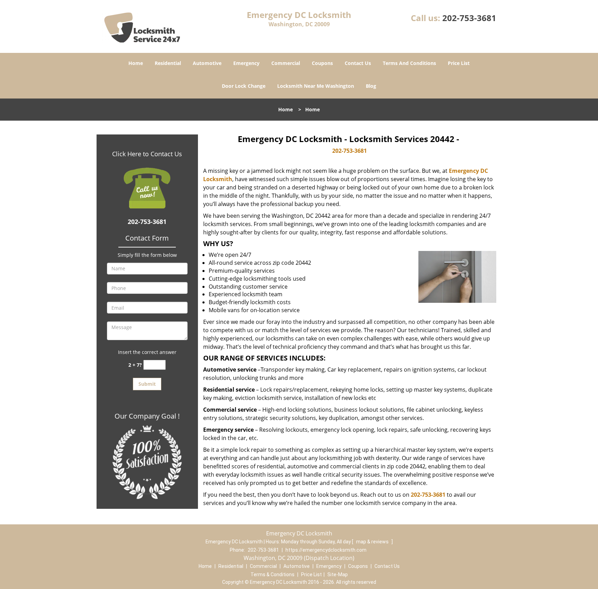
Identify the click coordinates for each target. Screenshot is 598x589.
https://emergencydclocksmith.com (326, 550)
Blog (371, 86)
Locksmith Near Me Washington (315, 86)
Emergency (246, 63)
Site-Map (337, 574)
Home (135, 63)
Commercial (285, 63)
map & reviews (373, 541)
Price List (459, 63)
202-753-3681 (469, 18)
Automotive (207, 63)
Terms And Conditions (409, 63)
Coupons (322, 63)
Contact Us (358, 63)
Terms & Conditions (273, 574)
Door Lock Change (243, 86)
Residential (168, 63)
